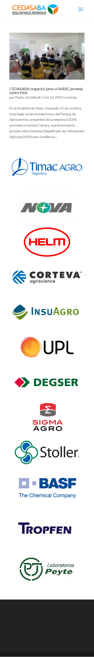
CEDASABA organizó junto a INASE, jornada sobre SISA (46, 90)
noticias (71, 97)
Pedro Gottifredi (27, 97)
